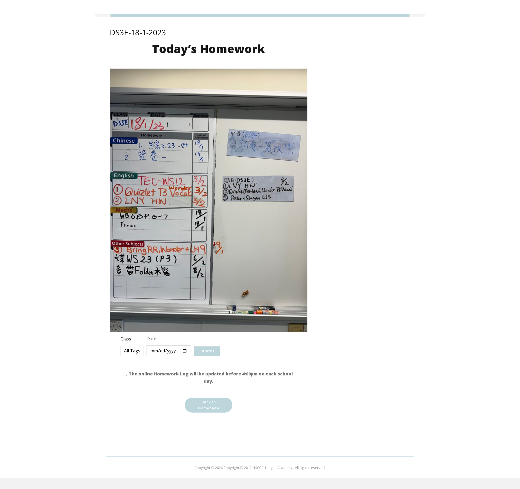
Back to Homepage (208, 405)
